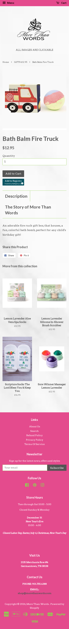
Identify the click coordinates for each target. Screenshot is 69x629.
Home (6, 62)
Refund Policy (34, 435)
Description (16, 196)
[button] (13, 182)
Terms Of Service (34, 444)
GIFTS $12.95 (20, 62)
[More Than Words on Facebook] (27, 485)
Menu (10, 2)
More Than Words (37, 604)
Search (34, 431)
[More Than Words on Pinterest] (35, 485)
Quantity (9, 155)
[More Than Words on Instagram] (42, 485)
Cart (63, 2)
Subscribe (57, 467)
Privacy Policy (34, 439)
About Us (34, 426)
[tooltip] (21, 182)
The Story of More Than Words (28, 209)
